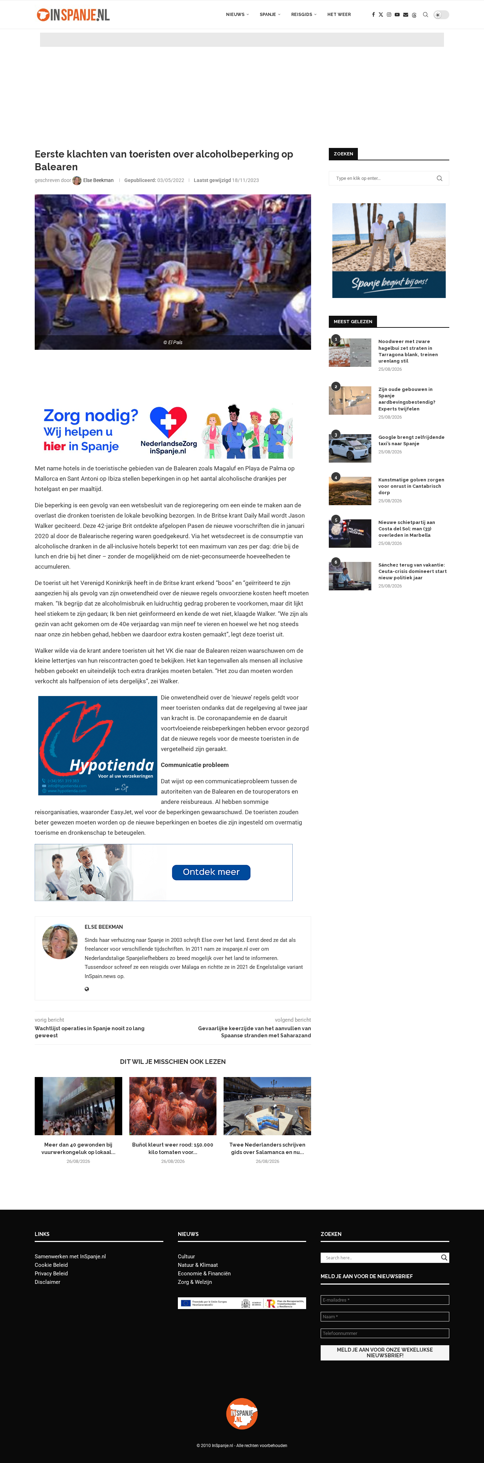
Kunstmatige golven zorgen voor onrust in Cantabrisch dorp (411, 486)
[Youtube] (397, 14)
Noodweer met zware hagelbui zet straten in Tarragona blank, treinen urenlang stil (408, 351)
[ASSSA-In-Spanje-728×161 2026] (164, 848)
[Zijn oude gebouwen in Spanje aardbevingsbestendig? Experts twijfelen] (350, 400)
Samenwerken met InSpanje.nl (70, 1256)
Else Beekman (104, 927)
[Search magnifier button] (444, 1258)
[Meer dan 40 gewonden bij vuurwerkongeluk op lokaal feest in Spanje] (78, 1106)
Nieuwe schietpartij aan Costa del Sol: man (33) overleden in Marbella (406, 529)
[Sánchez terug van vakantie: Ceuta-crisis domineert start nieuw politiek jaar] (350, 576)
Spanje (268, 14)
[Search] (425, 14)
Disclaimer (47, 1282)
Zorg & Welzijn (195, 1282)
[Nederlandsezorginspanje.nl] (164, 406)
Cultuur (186, 1256)
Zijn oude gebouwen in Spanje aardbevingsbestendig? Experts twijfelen (406, 399)
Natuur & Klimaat (198, 1265)
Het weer (339, 14)
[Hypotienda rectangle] (97, 701)
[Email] (405, 14)
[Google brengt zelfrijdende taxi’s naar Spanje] (350, 448)
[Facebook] (373, 14)
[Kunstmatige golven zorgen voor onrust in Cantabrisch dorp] (350, 491)
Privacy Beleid (51, 1273)
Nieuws (235, 14)
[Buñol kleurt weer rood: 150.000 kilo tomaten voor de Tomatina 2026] (173, 1106)
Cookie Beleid (51, 1265)
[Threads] (414, 14)
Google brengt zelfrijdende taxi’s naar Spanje (411, 440)
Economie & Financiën (204, 1273)
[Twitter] (380, 14)
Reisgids (301, 14)
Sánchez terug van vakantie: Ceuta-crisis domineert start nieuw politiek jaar (412, 571)
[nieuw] (389, 206)
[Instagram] (389, 14)
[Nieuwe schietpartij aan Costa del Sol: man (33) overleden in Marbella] (350, 533)
